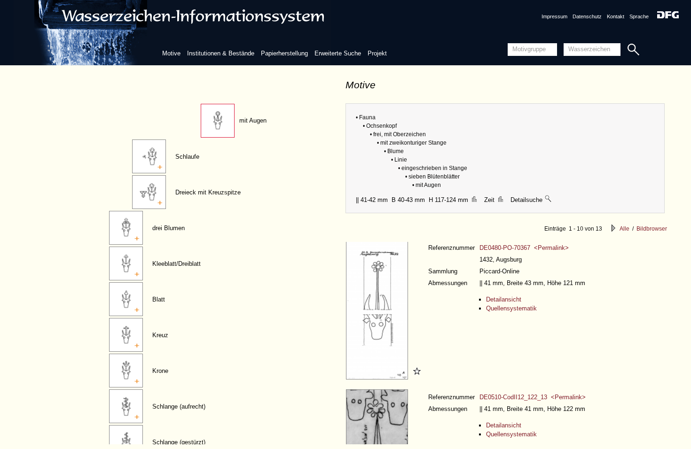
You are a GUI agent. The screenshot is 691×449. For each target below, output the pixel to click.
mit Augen (253, 120)
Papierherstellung (284, 53)
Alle (624, 228)
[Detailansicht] (378, 377)
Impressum (554, 16)
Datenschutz (587, 16)
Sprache (639, 16)
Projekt (377, 53)
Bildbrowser (651, 228)
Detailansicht (503, 299)
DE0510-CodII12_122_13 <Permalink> (532, 397)
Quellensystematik (511, 308)
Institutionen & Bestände (220, 53)
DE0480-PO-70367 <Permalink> (524, 247)
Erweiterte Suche (337, 53)
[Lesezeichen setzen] (415, 377)
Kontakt (615, 16)
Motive (171, 53)
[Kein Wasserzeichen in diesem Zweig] (548, 199)
